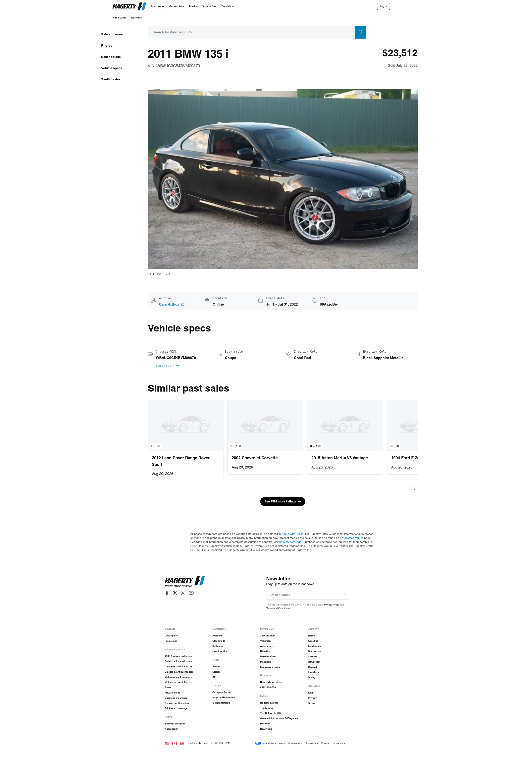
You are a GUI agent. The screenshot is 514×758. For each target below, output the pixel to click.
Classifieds (218, 640)
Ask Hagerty (267, 646)
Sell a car (217, 646)
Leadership (314, 646)
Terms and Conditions (278, 608)
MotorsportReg (221, 702)
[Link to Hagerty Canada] (174, 743)
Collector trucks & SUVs (179, 666)
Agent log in (171, 728)
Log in (383, 6)
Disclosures (311, 743)
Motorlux (265, 723)
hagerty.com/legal (290, 541)
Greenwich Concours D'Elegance (279, 718)
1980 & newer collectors (178, 656)
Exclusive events (270, 667)
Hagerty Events (269, 702)
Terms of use (339, 743)
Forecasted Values (351, 537)
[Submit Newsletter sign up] (344, 595)
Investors (313, 672)
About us (313, 640)
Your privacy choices (274, 743)
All (213, 677)
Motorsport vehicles (176, 682)
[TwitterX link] (175, 593)
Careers (312, 656)
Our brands (314, 651)
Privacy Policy (331, 604)
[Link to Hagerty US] (167, 743)
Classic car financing (177, 703)
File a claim (171, 640)
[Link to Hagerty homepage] (185, 581)
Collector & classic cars (178, 661)
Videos (216, 666)
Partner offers (268, 656)
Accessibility (295, 743)
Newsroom (314, 661)
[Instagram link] (183, 593)
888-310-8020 (268, 687)
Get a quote (171, 635)
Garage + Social (221, 692)
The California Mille (271, 713)
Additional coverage (176, 708)
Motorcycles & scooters (178, 677)
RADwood (266, 728)
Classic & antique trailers (179, 671)
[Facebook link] (167, 593)
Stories (216, 671)
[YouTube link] (191, 593)
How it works (219, 651)
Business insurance (176, 698)
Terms (311, 703)
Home (311, 635)
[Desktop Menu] (396, 6)
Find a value (119, 17)
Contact (312, 667)
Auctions (217, 635)
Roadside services (271, 682)
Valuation (265, 640)
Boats (168, 687)
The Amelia (266, 708)
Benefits (265, 651)
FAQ (310, 692)
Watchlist (136, 17)
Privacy (312, 698)
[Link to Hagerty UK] (182, 743)
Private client (172, 692)
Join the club (267, 635)
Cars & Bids (169, 304)
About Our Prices (292, 533)
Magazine (265, 661)
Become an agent (175, 723)
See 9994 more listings (280, 501)
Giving (311, 677)
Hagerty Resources (223, 697)
